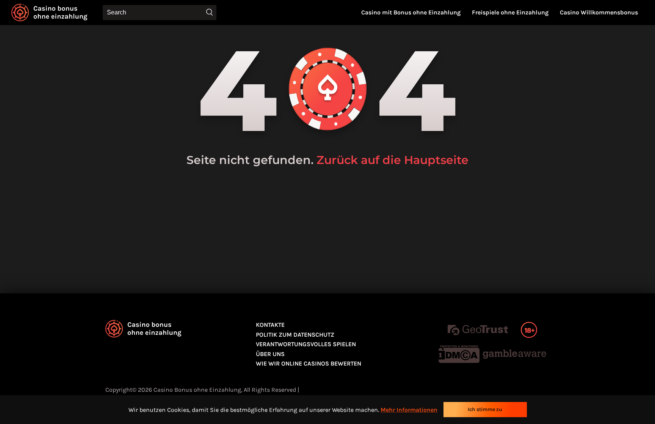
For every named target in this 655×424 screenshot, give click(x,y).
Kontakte (270, 324)
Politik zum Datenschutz (295, 334)
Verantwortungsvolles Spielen (306, 344)
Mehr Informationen (409, 409)
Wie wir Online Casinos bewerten (308, 363)
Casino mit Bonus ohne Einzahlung (411, 12)
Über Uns (270, 354)
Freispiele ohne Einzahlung (510, 12)
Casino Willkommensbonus (599, 12)
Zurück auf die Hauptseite (393, 160)
